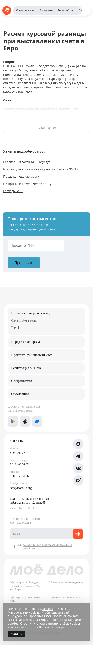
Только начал (46, 10)
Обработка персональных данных (66, 582)
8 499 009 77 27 (19, 452)
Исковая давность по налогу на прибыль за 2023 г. (41, 169)
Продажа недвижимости (21, 176)
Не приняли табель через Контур (28, 184)
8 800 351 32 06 (19, 476)
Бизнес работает (66, 10)
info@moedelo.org (21, 488)
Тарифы (16, 327)
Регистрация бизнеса (26, 368)
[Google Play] (13, 421)
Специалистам (21, 381)
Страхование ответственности (64, 597)
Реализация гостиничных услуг (26, 162)
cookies (47, 609)
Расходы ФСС (13, 191)
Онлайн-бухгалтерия (24, 320)
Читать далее (47, 128)
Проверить (23, 262)
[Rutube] (78, 480)
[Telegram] (78, 456)
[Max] (78, 444)
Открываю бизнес (25, 10)
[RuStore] (37, 421)
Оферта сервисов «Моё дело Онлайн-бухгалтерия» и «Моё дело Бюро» (25, 586)
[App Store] (25, 421)
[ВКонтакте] (78, 468)
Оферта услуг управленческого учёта (26, 599)
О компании (20, 394)
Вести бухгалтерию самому (30, 313)
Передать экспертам (25, 342)
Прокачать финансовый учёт (31, 355)
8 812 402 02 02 (19, 464)
